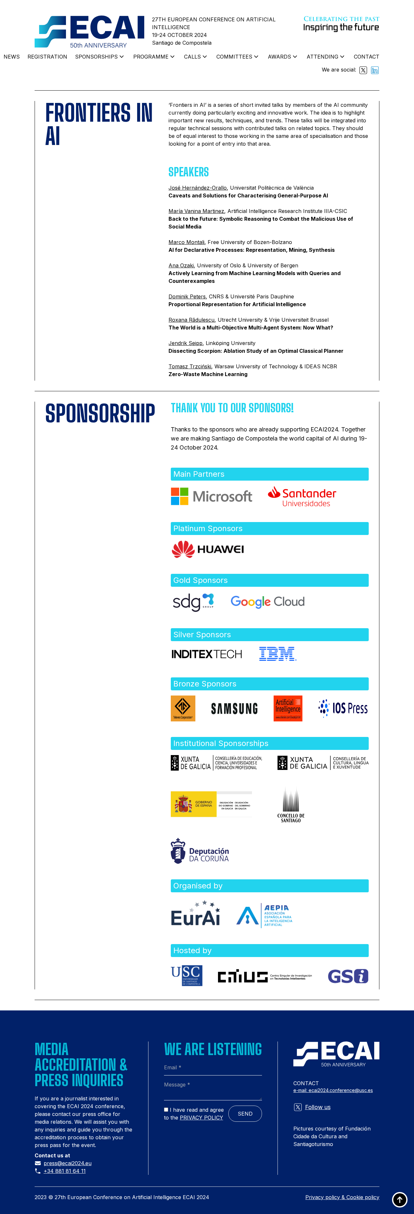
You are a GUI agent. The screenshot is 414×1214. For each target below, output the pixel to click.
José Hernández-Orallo (198, 187)
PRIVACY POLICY (201, 1117)
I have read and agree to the (194, 1114)
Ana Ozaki (181, 265)
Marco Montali (186, 242)
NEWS (12, 56)
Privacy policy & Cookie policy (342, 1197)
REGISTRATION (47, 56)
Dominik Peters (187, 296)
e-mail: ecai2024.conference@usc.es (333, 1090)
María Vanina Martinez (196, 211)
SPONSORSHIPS (96, 56)
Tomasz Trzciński (190, 366)
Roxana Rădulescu (191, 320)
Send (245, 1113)
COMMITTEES (234, 56)
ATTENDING (322, 56)
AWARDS (279, 56)
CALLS (192, 56)
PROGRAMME (151, 56)
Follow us (318, 1107)
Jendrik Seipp (185, 343)
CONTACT (366, 56)
